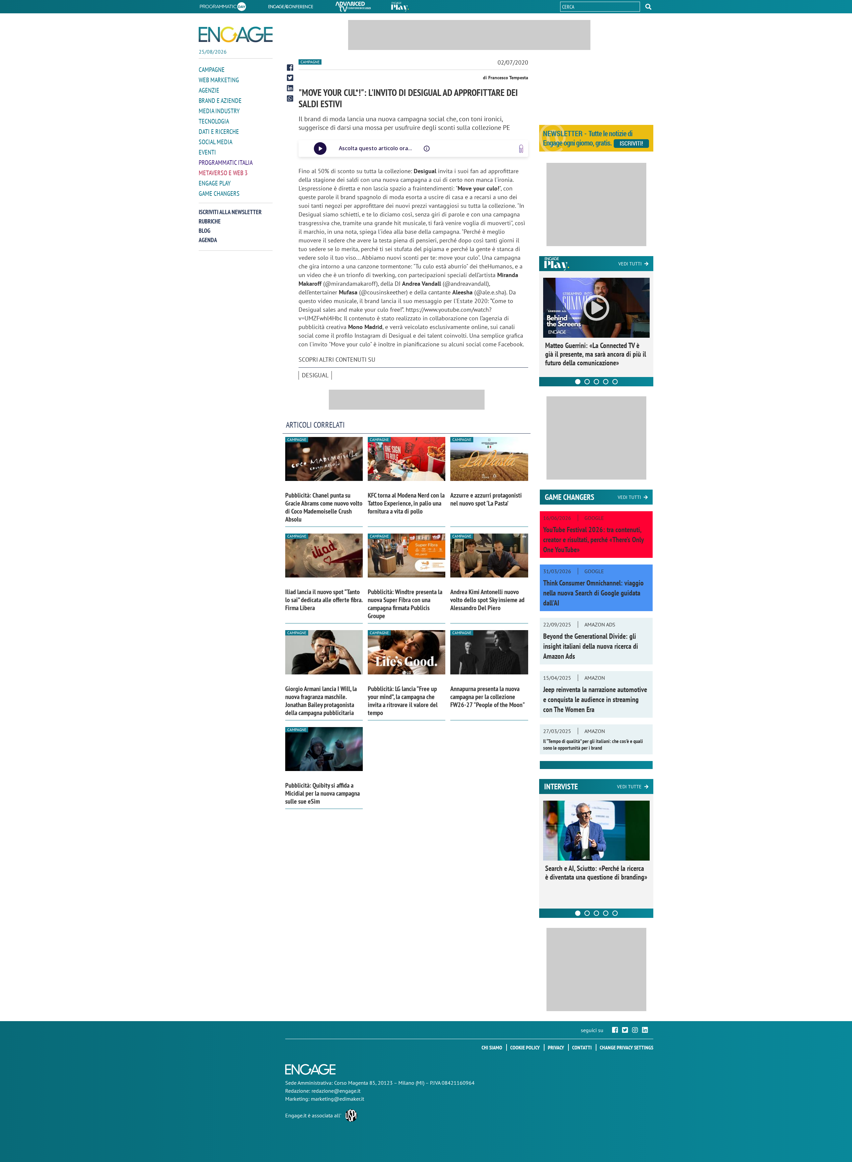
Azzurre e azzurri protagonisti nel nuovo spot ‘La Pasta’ (486, 499)
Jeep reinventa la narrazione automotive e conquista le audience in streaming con (595, 699)
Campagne (212, 69)
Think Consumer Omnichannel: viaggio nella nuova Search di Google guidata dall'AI (593, 592)
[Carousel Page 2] (587, 381)
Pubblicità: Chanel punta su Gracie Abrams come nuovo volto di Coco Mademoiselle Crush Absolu (323, 507)
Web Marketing (219, 80)
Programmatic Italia (226, 162)
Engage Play (215, 183)
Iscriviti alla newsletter (230, 212)
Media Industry (219, 111)
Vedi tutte (629, 787)
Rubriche (210, 221)
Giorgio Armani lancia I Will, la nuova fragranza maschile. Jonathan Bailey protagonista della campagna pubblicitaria (321, 701)
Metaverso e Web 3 (223, 173)
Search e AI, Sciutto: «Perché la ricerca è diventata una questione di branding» (596, 873)
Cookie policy (525, 1047)
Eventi (207, 152)
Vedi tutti (630, 264)
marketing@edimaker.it (337, 1098)
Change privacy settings (626, 1047)
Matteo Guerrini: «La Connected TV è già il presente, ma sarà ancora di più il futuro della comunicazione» (595, 354)
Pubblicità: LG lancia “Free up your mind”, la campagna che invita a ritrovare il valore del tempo (403, 701)
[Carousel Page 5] (615, 381)
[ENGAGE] (236, 34)
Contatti (582, 1047)
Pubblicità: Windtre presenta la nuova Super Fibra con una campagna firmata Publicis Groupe (405, 604)
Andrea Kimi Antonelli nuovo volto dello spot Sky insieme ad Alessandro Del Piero (487, 600)
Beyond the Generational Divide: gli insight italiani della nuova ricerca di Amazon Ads (590, 646)
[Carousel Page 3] (596, 381)
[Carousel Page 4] (605, 381)
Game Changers (219, 193)
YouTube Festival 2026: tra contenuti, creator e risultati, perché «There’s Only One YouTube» (593, 539)
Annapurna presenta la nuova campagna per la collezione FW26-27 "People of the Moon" (487, 697)
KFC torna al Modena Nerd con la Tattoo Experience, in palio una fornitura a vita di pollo (406, 503)
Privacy (556, 1047)
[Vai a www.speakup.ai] (521, 149)
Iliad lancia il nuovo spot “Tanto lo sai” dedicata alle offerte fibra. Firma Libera (323, 600)
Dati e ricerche (219, 131)
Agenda (208, 240)
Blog (204, 230)
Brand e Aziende (220, 100)
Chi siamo (492, 1047)
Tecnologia (214, 121)
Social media (215, 142)
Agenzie (209, 90)
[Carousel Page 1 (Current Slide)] (577, 381)
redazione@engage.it (336, 1090)
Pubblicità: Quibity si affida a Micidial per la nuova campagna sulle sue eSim (322, 793)
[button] (648, 7)
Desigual (315, 375)
